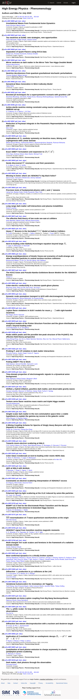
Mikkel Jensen (22, 75)
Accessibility (49, 683)
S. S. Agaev (9, 165)
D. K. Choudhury (23, 327)
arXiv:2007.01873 (10, 596)
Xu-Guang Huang (37, 298)
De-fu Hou (29, 287)
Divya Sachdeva (22, 600)
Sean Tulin (38, 192)
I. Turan (51, 233)
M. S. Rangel (30, 573)
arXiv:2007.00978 (10, 321)
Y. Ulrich (29, 470)
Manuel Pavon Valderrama (61, 339)
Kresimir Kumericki (20, 54)
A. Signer (23, 470)
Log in (74, 3)
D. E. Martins (21, 573)
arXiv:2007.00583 (10, 160)
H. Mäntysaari (16, 245)
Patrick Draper (21, 378)
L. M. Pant (27, 111)
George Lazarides (12, 391)
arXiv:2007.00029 (9, 49)
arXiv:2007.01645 (10, 453)
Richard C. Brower (25, 557)
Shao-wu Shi (21, 287)
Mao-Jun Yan (47, 339)
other (23, 21)
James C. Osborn (38, 559)
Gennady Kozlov (11, 664)
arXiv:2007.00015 (9, 35)
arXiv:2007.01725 (10, 503)
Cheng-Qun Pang (26, 429)
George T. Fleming (52, 557)
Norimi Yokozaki (19, 315)
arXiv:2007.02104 (10, 660)
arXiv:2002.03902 (11, 577)
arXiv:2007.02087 (10, 647)
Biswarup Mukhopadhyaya (45, 97)
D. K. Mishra (19, 111)
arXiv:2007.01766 (10, 540)
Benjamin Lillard (32, 378)
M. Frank (9, 233)
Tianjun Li (9, 277)
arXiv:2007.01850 (10, 582)
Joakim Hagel (22, 353)
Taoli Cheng (10, 586)
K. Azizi (16, 165)
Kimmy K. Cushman (38, 557)
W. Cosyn (9, 625)
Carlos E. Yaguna (33, 353)
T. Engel (17, 470)
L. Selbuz (32, 233)
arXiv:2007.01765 (10, 528)
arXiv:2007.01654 (10, 466)
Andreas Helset (19, 154)
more (28, 18)
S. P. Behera (10, 111)
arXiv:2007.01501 (10, 411)
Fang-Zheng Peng (12, 339)
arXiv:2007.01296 (10, 359)
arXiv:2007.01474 (10, 387)
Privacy (40, 683)
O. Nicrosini (55, 445)
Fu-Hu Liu (23, 260)
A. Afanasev (10, 654)
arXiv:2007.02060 (10, 634)
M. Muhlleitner (17, 510)
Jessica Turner (32, 39)
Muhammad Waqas (12, 260)
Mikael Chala (20, 220)
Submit (59, 3)
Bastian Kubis (18, 192)
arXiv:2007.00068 (9, 71)
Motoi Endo (18, 483)
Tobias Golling (59, 586)
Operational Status (61, 683)
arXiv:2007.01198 (10, 332)
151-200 (29, 16)
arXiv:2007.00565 (10, 149)
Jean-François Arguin (21, 586)
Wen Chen (9, 128)
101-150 (24, 16)
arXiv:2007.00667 (10, 203)
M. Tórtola (30, 532)
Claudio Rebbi (49, 559)
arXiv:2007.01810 (10, 553)
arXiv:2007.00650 (10, 173)
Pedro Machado (11, 39)
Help (9, 683)
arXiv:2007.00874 (10, 270)
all (32, 18)
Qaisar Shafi (37, 391)
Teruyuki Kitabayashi (12, 403)
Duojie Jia (9, 429)
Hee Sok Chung (11, 520)
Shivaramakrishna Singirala (43, 142)
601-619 (36, 16)
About (3, 683)
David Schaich (69, 559)
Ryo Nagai (9, 315)
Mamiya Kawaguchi (12, 298)
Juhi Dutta (23, 97)
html (19, 21)
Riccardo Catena (11, 353)
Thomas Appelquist (12, 557)
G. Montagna (46, 445)
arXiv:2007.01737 (10, 514)
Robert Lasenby (11, 208)
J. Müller (25, 510)
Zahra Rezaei (10, 418)
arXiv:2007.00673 (10, 216)
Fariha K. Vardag (47, 391)
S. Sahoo (28, 641)
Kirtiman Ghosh (16, 547)
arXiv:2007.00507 (9, 121)
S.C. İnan (9, 495)
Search (52, 3)
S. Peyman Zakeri (21, 418)
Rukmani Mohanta (59, 142)
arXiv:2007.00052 (9, 60)
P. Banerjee (9, 470)
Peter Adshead (11, 378)
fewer (24, 18)
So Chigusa (10, 483)
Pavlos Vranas (10, 561)
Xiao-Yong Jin (18, 559)
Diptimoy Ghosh (11, 600)
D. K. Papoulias (21, 532)
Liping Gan (9, 192)
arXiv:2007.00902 (10, 283)
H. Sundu (23, 165)
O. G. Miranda (10, 532)
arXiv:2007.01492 (10, 399)
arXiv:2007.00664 (10, 187)
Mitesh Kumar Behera (13, 142)
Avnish (8, 547)
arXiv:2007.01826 (10, 569)
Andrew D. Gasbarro (65, 557)
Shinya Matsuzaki (25, 298)
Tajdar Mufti (10, 86)
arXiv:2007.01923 (10, 621)
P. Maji (22, 641)
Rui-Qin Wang (31, 260)
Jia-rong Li (37, 287)
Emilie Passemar (29, 192)
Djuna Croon (10, 177)
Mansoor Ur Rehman (25, 391)
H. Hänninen (16, 458)
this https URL (58, 459)
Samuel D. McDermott (22, 177)
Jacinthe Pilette (49, 586)
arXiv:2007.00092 (9, 81)
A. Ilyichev (17, 654)
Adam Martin (29, 154)
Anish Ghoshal (11, 25)
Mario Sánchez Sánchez (34, 339)
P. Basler (9, 510)
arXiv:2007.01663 (10, 478)
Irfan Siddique (41, 260)
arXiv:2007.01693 (10, 491)
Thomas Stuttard (11, 75)
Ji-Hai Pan (16, 429)
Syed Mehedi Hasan (34, 445)
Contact (15, 683)
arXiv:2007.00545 (10, 136)
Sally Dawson (10, 364)
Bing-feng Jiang (11, 287)
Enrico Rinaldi (59, 559)
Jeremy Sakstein (35, 177)
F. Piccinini (63, 445)
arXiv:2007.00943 (10, 308)
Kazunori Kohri (27, 483)
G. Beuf (8, 458)
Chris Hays (9, 154)
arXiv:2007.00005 (9, 21)
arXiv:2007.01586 (10, 441)
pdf (16, 21)
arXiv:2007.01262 (10, 349)
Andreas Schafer (32, 54)
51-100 (20, 16)
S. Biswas (16, 641)
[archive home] (6, 3)
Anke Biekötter (10, 220)
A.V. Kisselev (17, 495)
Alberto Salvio (20, 25)
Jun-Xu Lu (22, 339)
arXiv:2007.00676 (10, 228)
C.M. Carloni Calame (13, 445)
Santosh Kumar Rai (61, 97)
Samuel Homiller (21, 364)
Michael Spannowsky (32, 220)
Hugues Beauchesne (13, 64)
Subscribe (24, 683)
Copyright (33, 683)
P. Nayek (9, 641)
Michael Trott (38, 154)
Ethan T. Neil (28, 559)
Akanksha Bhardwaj (12, 97)
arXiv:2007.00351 (9, 92)
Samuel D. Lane (32, 364)
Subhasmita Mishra (27, 142)
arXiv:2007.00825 (10, 254)
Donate (66, 3)
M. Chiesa (23, 445)
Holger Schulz (21, 39)
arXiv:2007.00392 (9, 105)
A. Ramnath (26, 245)
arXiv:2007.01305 (10, 372)
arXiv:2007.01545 (10, 423)
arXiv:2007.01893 (10, 606)
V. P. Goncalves (11, 573)
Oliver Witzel (20, 561)
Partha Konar (31, 97)
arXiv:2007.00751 (10, 241)
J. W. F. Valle (38, 532)
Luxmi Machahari (11, 327)
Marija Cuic (9, 54)
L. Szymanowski (23, 625)
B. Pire (15, 625)
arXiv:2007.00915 (10, 294)
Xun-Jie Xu (9, 613)
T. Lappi (8, 245)
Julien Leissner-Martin (36, 586)
